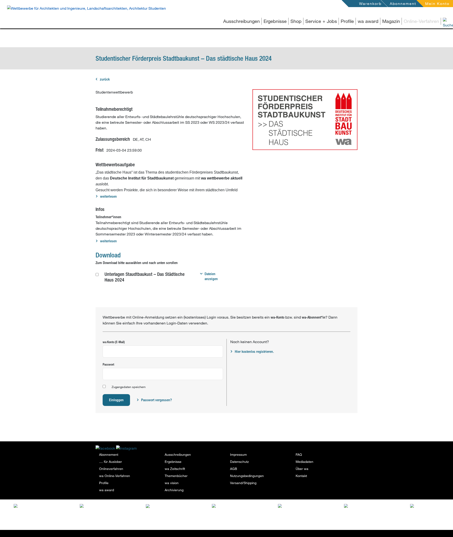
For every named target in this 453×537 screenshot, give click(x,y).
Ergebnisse (275, 21)
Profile (347, 21)
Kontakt (301, 476)
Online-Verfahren (421, 21)
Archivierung (174, 490)
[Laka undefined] (114, 506)
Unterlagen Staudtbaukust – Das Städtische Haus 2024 (145, 276)
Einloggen (116, 400)
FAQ (299, 454)
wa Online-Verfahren (114, 476)
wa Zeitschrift (175, 469)
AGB (233, 469)
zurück (105, 79)
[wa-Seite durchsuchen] (441, 21)
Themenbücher (176, 476)
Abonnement (403, 3)
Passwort (108, 364)
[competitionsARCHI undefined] (248, 509)
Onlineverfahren (111, 469)
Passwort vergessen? (156, 400)
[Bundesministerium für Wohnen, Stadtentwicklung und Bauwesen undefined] (380, 514)
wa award (368, 21)
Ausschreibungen (241, 21)
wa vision (172, 483)
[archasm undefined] (314, 507)
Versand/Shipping (243, 483)
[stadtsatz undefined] (182, 507)
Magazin (391, 21)
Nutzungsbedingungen (247, 476)
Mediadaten (304, 462)
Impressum (238, 454)
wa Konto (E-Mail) (114, 342)
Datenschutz (239, 462)
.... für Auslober (110, 462)
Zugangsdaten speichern (129, 386)
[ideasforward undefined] (49, 507)
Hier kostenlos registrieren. (254, 351)
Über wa (302, 469)
